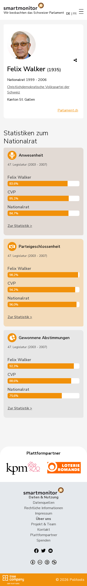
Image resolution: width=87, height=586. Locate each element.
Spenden (43, 540)
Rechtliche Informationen (43, 508)
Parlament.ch (68, 110)
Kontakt (43, 529)
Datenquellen (43, 502)
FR (75, 13)
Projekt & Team (43, 524)
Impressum (43, 513)
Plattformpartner (43, 535)
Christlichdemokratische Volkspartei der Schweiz (38, 89)
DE (68, 13)
